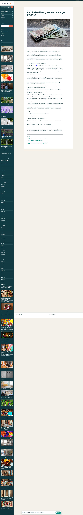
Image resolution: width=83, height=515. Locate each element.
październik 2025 (3, 182)
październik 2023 (3, 204)
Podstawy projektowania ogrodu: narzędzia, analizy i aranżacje (5, 407)
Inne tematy (2, 33)
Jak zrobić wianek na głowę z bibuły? (6, 438)
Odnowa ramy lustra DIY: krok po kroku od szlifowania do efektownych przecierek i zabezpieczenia (7, 498)
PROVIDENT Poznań (4, 317)
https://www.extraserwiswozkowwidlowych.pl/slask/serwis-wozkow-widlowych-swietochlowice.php (6, 287)
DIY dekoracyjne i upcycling (5, 31)
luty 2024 (2, 198)
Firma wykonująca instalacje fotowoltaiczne (35, 140)
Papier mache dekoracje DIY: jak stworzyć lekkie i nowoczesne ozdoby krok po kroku (6, 327)
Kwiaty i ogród (3, 35)
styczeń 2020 (3, 270)
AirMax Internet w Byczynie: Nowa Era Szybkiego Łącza (37, 143)
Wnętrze (2, 40)
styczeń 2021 (3, 250)
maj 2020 (2, 263)
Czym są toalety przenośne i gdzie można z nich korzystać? (37, 142)
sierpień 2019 (3, 279)
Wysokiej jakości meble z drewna (5, 72)
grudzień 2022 (3, 218)
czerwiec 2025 (3, 184)
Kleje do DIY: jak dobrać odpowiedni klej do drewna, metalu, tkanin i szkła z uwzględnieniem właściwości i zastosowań (7, 488)
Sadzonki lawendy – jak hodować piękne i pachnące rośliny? (6, 114)
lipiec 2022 (2, 227)
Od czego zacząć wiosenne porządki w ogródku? (6, 137)
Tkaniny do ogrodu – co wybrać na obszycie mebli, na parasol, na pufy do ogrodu (6, 127)
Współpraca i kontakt (78, 0)
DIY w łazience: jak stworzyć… (5, 160)
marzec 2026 (3, 175)
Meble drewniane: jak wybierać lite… (6, 153)
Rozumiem (58, 512)
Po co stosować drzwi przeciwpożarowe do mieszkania (7, 379)
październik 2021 (3, 238)
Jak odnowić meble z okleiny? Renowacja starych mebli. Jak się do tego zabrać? (6, 91)
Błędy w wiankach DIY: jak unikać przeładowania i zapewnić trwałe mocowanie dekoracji (5, 312)
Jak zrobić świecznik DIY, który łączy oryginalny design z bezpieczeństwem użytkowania (6, 467)
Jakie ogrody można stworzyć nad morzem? (5, 104)
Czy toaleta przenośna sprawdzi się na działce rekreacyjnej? (6, 147)
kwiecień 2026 (3, 173)
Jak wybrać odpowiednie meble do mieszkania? (5, 53)
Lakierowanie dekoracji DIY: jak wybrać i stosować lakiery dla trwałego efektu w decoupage (6, 352)
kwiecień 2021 (3, 245)
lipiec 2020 (2, 259)
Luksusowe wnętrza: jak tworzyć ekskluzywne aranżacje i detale (5, 477)
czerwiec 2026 (3, 170)
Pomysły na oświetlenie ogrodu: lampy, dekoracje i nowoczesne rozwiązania (6, 339)
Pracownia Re (19, 314)
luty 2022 (2, 232)
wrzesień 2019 (3, 277)
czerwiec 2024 (3, 191)
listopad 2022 (3, 220)
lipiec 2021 (2, 243)
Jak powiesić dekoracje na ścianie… (6, 158)
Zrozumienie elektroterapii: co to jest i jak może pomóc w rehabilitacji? (6, 369)
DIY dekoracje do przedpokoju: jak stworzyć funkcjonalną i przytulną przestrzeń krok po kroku (5, 428)
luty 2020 (2, 268)
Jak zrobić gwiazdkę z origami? (5, 81)
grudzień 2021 (3, 236)
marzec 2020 (3, 266)
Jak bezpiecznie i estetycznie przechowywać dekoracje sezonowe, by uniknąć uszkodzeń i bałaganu (6, 509)
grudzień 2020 (3, 252)
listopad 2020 (3, 254)
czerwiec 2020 (3, 261)
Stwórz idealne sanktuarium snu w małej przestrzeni (6, 398)
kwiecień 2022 (3, 229)
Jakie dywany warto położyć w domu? (6, 388)
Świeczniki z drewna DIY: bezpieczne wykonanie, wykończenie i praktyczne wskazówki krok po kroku (6, 298)
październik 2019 (3, 275)
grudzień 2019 (3, 272)
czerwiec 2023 (3, 211)
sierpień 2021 (3, 241)
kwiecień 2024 (3, 195)
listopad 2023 (3, 202)
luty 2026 (2, 177)
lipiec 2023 (2, 209)
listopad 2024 (3, 186)
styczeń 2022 (3, 234)
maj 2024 (2, 193)
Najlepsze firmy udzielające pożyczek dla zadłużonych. (37, 138)
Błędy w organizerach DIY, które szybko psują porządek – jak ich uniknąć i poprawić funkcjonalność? (6, 418)
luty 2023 (2, 216)
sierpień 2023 (3, 207)
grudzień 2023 (3, 200)
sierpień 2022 (3, 225)
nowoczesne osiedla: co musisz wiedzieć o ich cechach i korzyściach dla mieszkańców (7, 63)
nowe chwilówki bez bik (4, 116)
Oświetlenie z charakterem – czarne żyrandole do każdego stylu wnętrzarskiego (7, 457)
